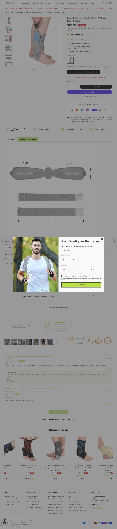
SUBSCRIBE (81, 285)
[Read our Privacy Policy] (100, 279)
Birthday (63, 265)
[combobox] (65, 260)
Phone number (65, 256)
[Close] (102, 239)
